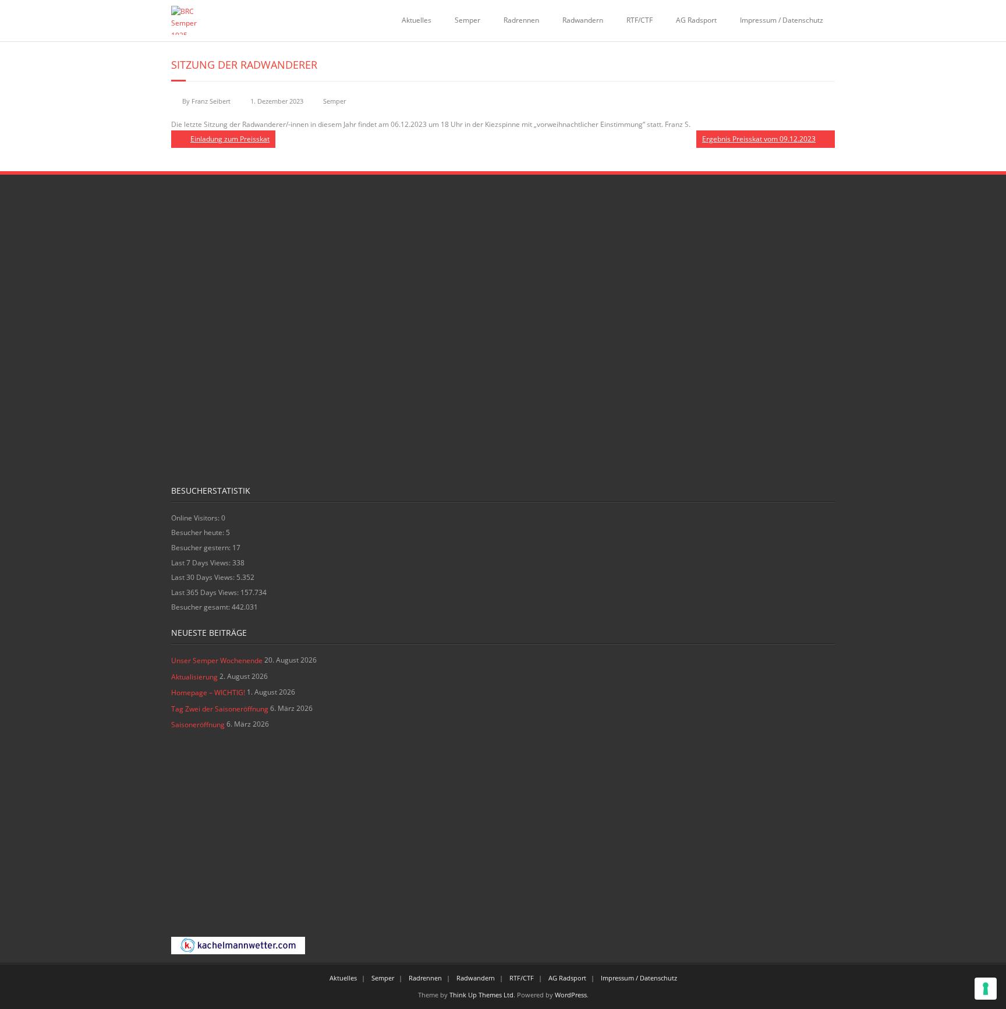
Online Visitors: (196, 518)
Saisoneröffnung (198, 725)
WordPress (571, 994)
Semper (467, 20)
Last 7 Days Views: (201, 563)
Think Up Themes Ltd (481, 994)
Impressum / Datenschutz (781, 20)
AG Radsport (696, 20)
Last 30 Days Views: (203, 577)
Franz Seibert (211, 101)
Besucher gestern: (201, 548)
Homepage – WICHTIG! (208, 693)
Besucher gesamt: (201, 607)
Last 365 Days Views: (205, 592)
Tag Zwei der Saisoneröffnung (219, 709)
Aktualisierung (194, 677)
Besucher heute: (198, 532)
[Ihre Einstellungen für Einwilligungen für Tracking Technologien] (986, 989)
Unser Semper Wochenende (217, 660)
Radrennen (521, 20)
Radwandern (582, 20)
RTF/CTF (639, 20)
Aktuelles (416, 20)
